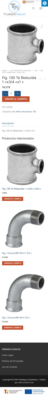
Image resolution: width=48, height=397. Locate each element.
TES (35, 71)
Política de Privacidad (12, 361)
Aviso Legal (7, 355)
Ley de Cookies (9, 367)
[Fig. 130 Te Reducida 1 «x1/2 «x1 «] (40, 79)
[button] (41, 26)
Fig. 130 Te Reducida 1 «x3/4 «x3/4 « (21, 188)
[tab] (8, 123)
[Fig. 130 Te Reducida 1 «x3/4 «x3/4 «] (44, 79)
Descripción (8, 123)
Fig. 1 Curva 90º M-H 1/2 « (16, 317)
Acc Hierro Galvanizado (20, 71)
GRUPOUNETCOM (25, 382)
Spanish (30, 2)
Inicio (4, 71)
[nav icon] (41, 8)
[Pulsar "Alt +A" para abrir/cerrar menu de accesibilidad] (44, 3)
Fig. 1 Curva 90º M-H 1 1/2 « (17, 253)
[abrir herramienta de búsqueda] (33, 8)
